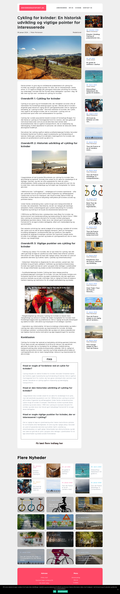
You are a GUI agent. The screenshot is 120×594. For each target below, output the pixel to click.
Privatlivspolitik (62, 591)
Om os (71, 8)
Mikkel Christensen (92, 31)
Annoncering (61, 8)
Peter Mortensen (37, 32)
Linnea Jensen (90, 59)
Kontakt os (87, 8)
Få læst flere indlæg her (49, 443)
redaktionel (77, 32)
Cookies (78, 8)
